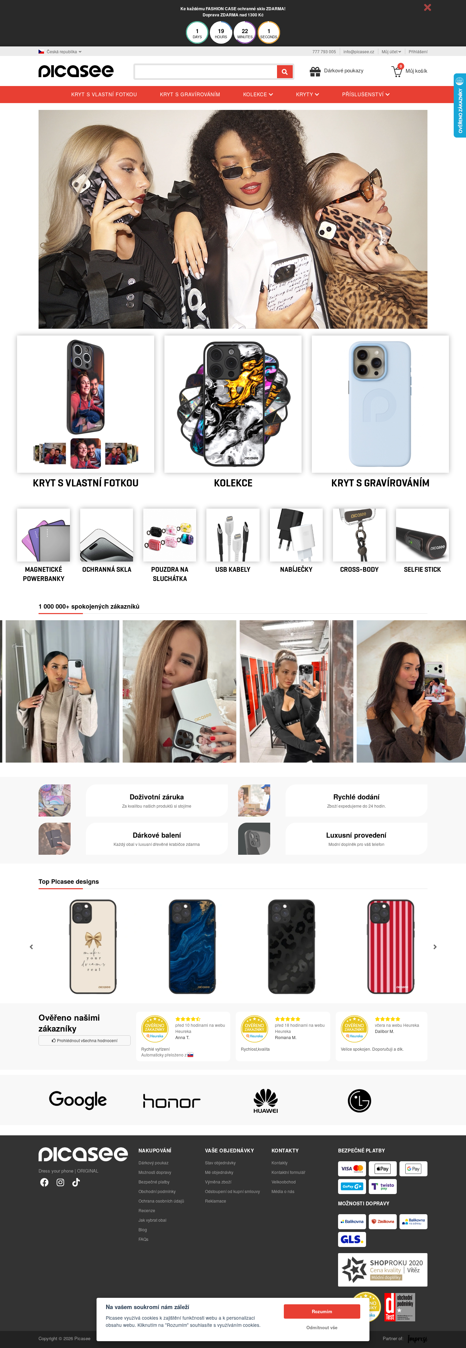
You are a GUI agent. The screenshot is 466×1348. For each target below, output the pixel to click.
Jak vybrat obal (152, 1220)
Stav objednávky (220, 1162)
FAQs (143, 1239)
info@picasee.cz (359, 51)
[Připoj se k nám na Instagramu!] (60, 1182)
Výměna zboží (218, 1181)
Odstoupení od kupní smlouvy (232, 1191)
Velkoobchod (284, 1181)
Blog (143, 1229)
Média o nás (283, 1191)
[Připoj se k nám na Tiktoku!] (76, 1182)
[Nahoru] (8, 1339)
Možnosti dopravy (155, 1172)
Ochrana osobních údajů (161, 1201)
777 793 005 (324, 51)
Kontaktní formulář (288, 1172)
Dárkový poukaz (154, 1162)
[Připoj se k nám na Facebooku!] (44, 1182)
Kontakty (280, 1162)
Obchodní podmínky (157, 1191)
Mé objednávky (219, 1172)
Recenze (147, 1210)
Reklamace (215, 1201)
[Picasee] (76, 70)
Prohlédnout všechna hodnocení (86, 1040)
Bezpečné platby (154, 1181)
